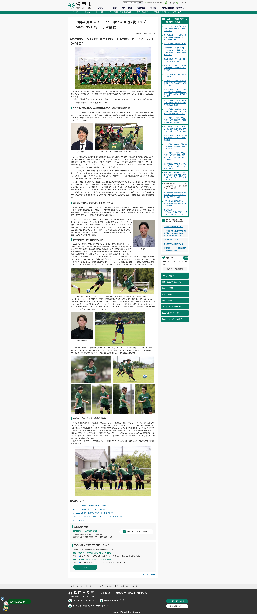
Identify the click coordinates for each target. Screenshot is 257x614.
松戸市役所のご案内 (171, 239)
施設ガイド (181, 8)
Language (171, 2)
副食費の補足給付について (173, 244)
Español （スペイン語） (171, 313)
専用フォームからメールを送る (137, 531)
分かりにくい (114, 556)
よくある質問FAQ (169, 276)
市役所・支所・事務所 (177, 601)
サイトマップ (183, 2)
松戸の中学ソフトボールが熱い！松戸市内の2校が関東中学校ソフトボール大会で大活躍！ (175, 129)
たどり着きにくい (119, 562)
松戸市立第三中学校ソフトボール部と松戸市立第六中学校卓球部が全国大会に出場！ (175, 103)
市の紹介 (154, 8)
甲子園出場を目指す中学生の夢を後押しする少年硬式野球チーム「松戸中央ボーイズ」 (175, 195)
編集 (186, 257)
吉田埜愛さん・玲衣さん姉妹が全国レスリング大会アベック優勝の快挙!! (175, 83)
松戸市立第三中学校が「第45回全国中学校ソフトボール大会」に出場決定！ (175, 146)
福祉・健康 (127, 8)
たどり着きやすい (86, 562)
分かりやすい (85, 556)
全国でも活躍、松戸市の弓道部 (175, 44)
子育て (114, 8)
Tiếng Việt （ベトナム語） (172, 307)
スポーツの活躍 (99, 12)
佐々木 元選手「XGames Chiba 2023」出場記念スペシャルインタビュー (175, 212)
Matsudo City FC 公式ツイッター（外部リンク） (92, 509)
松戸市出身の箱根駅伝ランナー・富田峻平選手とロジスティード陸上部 (175, 203)
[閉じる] (2, 599)
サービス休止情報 (122, 586)
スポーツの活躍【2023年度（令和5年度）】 (120, 12)
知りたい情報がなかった (131, 556)
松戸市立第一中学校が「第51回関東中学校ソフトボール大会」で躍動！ (175, 138)
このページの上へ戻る (147, 574)
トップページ (74, 12)
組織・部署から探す (176, 606)
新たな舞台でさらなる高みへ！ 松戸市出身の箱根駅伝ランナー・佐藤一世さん (175, 37)
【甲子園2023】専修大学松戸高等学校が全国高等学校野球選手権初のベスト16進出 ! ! (175, 120)
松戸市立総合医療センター (173, 227)
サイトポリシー (90, 586)
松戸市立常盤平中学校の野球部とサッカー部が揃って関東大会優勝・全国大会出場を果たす (175, 111)
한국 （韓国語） (168, 300)
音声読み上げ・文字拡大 (156, 2)
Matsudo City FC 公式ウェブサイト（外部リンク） (92, 505)
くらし (100, 8)
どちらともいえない (100, 556)
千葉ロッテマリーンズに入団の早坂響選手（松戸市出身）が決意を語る (175, 68)
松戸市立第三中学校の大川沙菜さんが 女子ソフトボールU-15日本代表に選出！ (175, 166)
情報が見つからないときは (172, 282)
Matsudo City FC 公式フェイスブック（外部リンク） (93, 513)
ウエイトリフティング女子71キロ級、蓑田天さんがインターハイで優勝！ (175, 28)
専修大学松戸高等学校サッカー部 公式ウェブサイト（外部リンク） (98, 516)
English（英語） (168, 288)
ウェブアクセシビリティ (106, 586)
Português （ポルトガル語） (173, 319)
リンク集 (134, 586)
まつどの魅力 (168, 8)
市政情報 (141, 8)
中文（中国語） (167, 294)
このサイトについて (76, 586)
